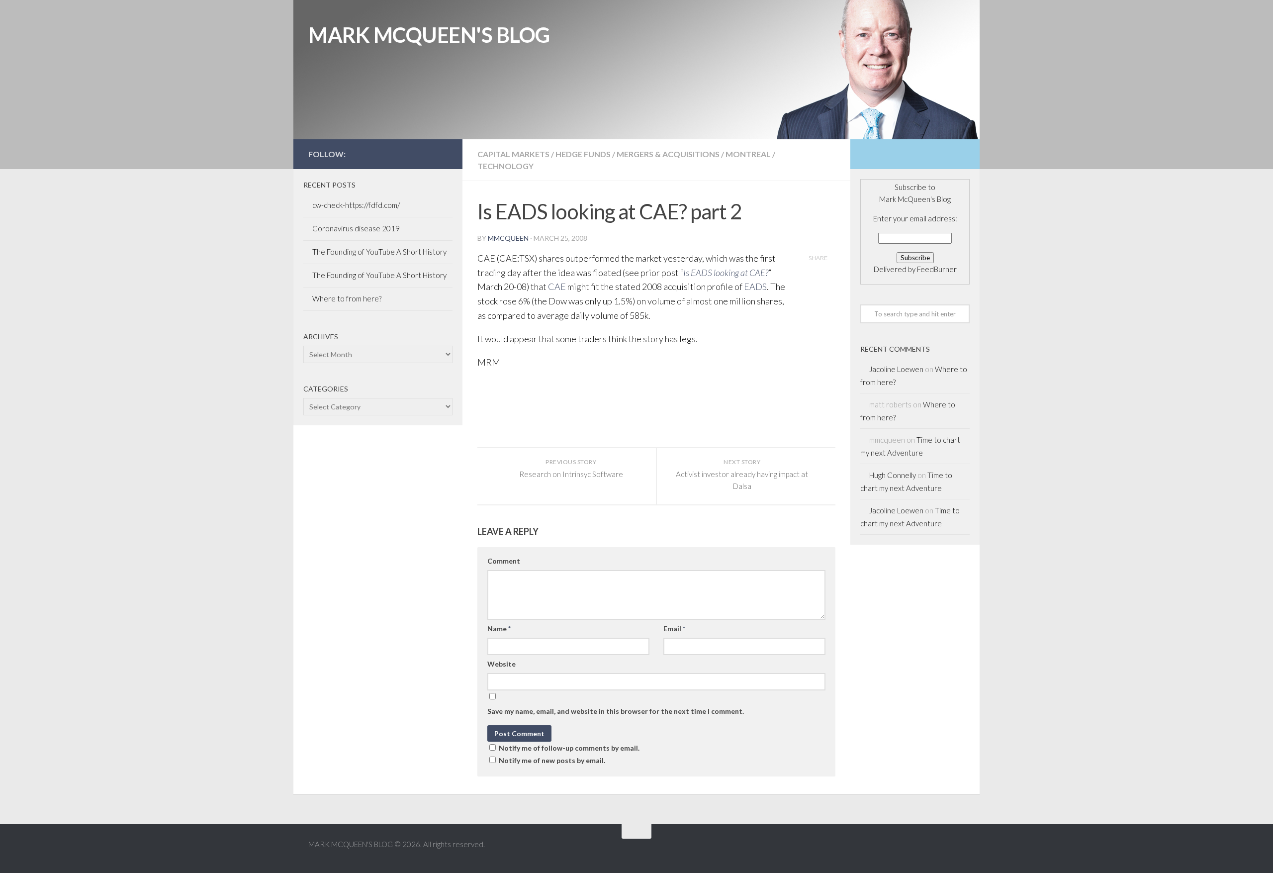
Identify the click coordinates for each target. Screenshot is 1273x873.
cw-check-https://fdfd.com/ (356, 204)
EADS (755, 286)
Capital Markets (513, 154)
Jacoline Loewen (896, 369)
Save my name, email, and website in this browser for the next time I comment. (615, 711)
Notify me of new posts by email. (552, 760)
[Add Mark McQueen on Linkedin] (426, 154)
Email (674, 628)
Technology (505, 166)
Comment (503, 561)
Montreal (748, 154)
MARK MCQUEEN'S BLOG (429, 34)
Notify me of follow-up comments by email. (569, 748)
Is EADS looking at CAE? (725, 272)
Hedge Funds (583, 154)
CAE (557, 286)
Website (501, 664)
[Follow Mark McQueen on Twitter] (410, 154)
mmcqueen (508, 238)
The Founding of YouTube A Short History (379, 251)
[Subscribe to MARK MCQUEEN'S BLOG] (442, 154)
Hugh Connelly (892, 475)
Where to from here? (346, 298)
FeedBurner (937, 269)
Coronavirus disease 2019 (356, 228)
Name (499, 628)
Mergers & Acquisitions (668, 154)
